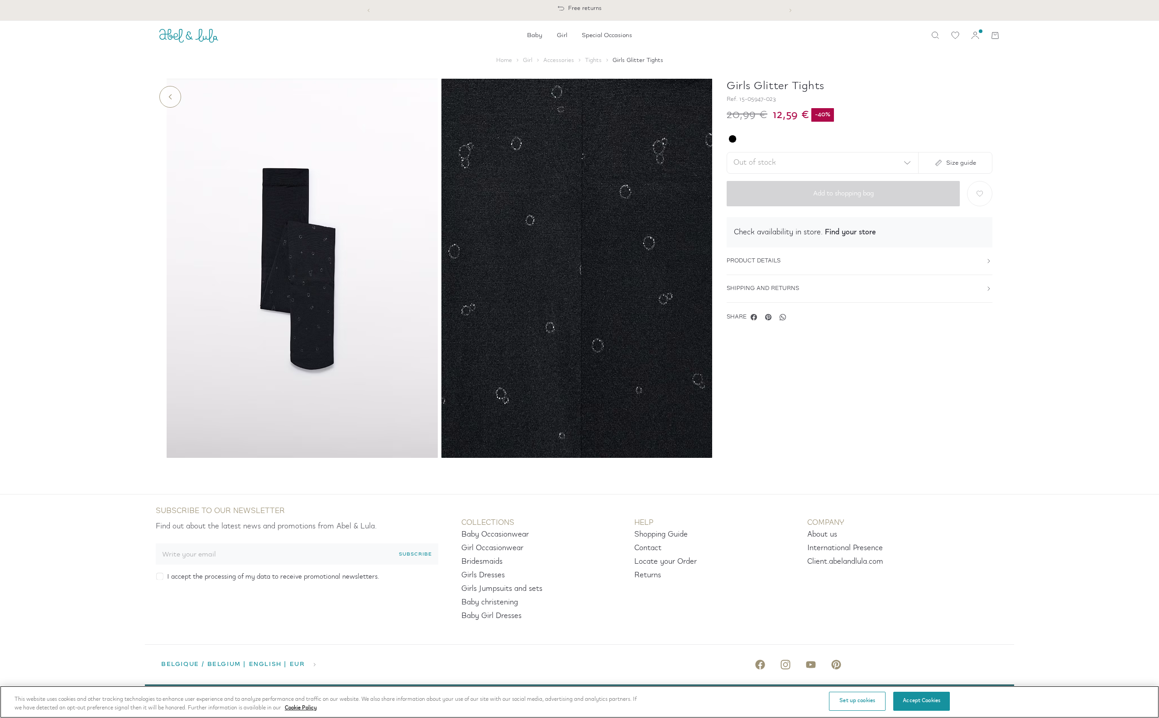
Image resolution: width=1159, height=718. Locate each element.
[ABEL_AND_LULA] (188, 35)
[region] (579, 702)
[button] (859, 232)
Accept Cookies (921, 700)
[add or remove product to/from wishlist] (979, 193)
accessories (558, 60)
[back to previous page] (170, 97)
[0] (955, 35)
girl (527, 60)
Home (504, 60)
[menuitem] (535, 35)
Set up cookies (857, 700)
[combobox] (821, 163)
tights (593, 60)
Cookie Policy (301, 708)
